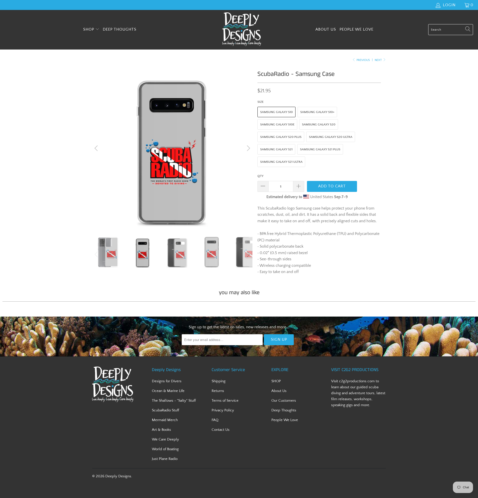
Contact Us (221, 430)
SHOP (89, 29)
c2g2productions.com (357, 381)
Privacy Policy (223, 410)
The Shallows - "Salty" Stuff (174, 400)
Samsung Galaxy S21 (276, 149)
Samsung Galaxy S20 (318, 124)
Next (378, 60)
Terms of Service (225, 400)
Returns (218, 391)
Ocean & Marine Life (168, 391)
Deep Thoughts (119, 29)
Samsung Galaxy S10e (277, 124)
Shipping (219, 381)
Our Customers (283, 400)
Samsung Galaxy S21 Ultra (281, 162)
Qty (260, 176)
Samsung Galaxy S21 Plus (320, 149)
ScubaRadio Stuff (165, 410)
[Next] (248, 148)
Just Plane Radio (165, 459)
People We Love (356, 29)
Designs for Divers (166, 381)
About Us (325, 29)
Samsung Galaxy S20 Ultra (330, 137)
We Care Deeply (165, 439)
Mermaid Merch (165, 420)
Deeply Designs (118, 476)
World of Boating (165, 449)
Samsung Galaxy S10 (276, 112)
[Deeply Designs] (241, 29)
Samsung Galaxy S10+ (317, 112)
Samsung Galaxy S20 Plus (280, 137)
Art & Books (161, 430)
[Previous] (97, 148)
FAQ (215, 420)
